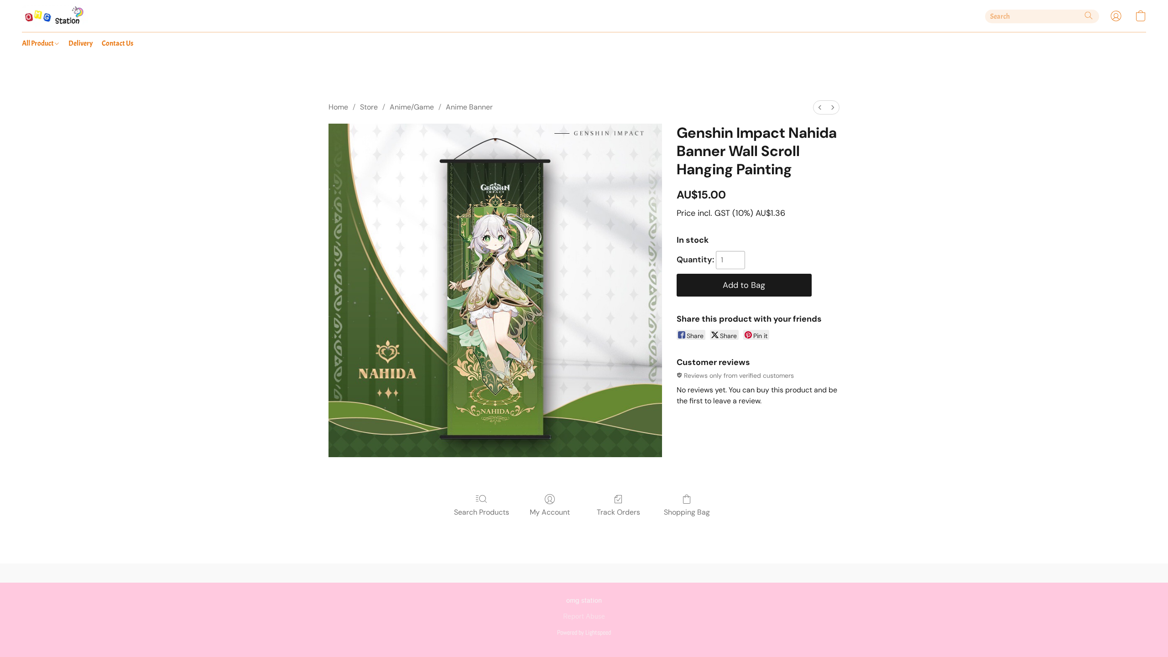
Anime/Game (412, 107)
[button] (55, 16)
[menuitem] (819, 107)
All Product (38, 43)
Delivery (80, 43)
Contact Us (117, 43)
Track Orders (618, 512)
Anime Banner (469, 107)
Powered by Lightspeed (584, 632)
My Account (550, 512)
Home (338, 107)
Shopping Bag (687, 512)
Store (369, 107)
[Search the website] (1088, 15)
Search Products (481, 512)
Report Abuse (584, 616)
